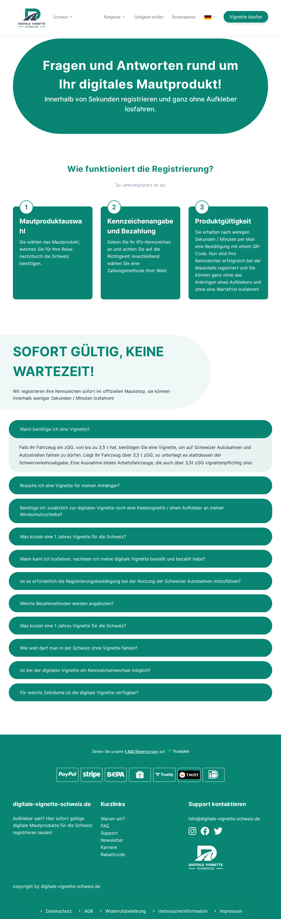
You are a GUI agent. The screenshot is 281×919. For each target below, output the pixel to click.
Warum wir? (113, 818)
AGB (88, 911)
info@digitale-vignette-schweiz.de (224, 818)
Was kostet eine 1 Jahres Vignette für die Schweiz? (73, 536)
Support (109, 833)
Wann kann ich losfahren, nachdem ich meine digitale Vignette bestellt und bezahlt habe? (112, 559)
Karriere (109, 847)
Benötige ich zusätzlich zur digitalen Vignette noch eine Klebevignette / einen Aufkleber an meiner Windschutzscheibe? (122, 511)
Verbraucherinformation (182, 911)
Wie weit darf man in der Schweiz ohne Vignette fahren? (78, 648)
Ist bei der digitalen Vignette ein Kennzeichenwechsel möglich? (85, 670)
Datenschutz (58, 911)
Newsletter (112, 840)
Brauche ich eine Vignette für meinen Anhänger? (70, 485)
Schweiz (61, 17)
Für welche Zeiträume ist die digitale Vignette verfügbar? (79, 692)
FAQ (105, 826)
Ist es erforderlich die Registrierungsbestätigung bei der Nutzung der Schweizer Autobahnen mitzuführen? (130, 581)
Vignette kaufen (245, 17)
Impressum (230, 911)
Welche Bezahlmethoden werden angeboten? (66, 603)
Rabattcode (113, 854)
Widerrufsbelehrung (125, 911)
